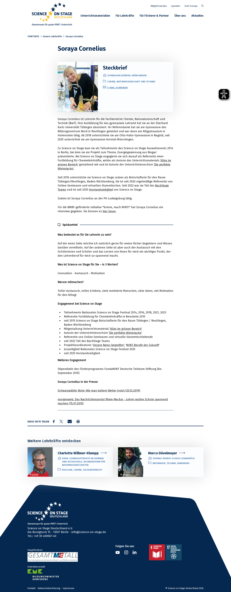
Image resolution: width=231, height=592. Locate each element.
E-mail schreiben (117, 87)
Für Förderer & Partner (154, 16)
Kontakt (31, 588)
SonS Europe (191, 6)
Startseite (33, 36)
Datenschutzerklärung (49, 588)
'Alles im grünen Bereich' (126, 329)
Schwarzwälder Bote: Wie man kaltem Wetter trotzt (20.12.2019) (99, 390)
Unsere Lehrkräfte (52, 36)
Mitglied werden (159, 6)
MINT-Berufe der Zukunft (142, 345)
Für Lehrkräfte (125, 16)
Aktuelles (197, 16)
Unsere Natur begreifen (108, 345)
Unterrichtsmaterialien (95, 16)
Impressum (68, 588)
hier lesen (109, 211)
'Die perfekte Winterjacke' (125, 333)
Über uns (180, 16)
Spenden (175, 6)
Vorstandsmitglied (101, 190)
